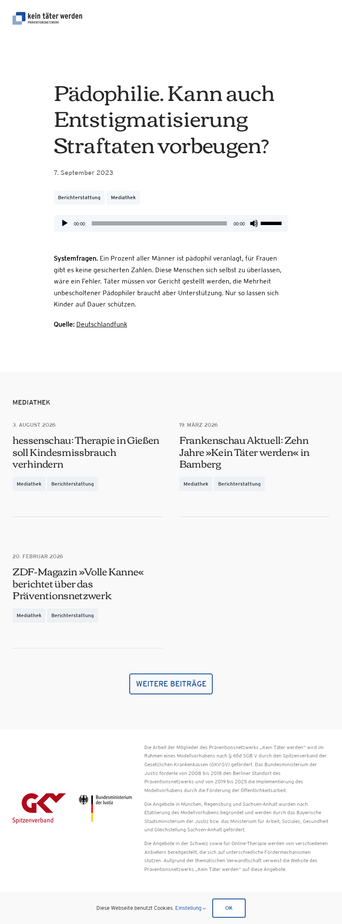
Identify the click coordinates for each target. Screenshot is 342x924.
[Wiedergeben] (64, 223)
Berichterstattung (79, 197)
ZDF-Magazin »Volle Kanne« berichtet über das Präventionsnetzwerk (78, 583)
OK (229, 908)
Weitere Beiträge (171, 683)
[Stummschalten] (254, 223)
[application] (171, 223)
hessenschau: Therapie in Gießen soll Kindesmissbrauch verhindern (86, 451)
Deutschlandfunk (101, 324)
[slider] (272, 222)
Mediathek (123, 197)
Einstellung (189, 908)
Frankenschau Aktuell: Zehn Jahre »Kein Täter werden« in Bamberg (244, 451)
